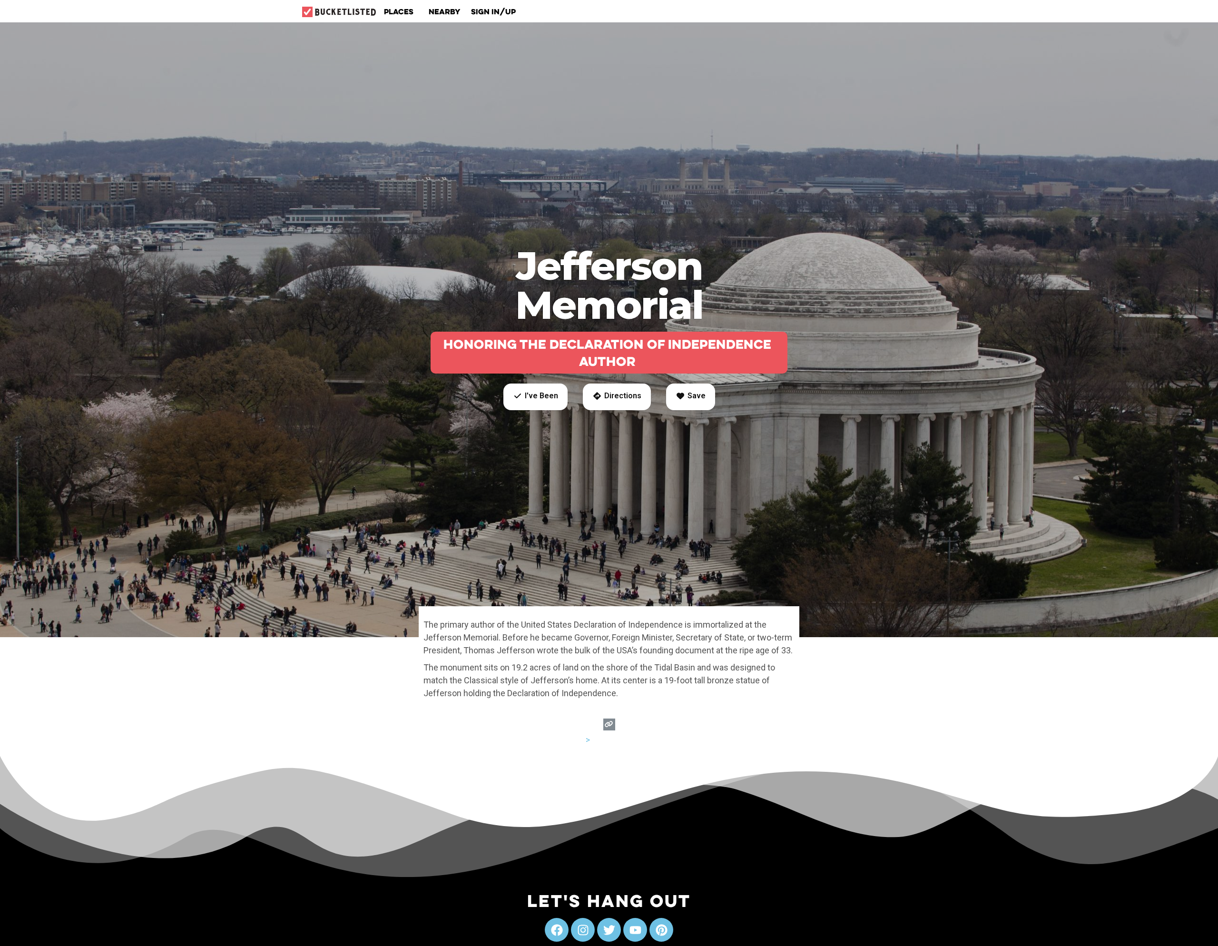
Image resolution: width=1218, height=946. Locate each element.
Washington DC (621, 740)
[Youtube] (635, 930)
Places (398, 11)
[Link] (609, 724)
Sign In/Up (493, 11)
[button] (535, 397)
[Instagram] (583, 930)
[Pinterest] (661, 930)
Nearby (445, 11)
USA (576, 740)
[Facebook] (557, 930)
